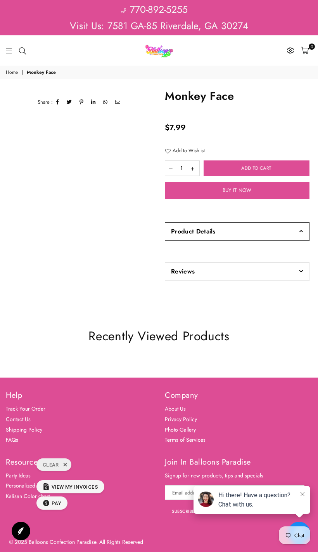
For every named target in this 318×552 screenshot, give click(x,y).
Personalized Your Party (33, 485)
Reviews (183, 271)
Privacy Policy (181, 419)
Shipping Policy (24, 430)
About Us (175, 409)
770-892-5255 (157, 9)
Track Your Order (25, 409)
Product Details (193, 231)
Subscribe (183, 511)
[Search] (22, 50)
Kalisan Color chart (28, 496)
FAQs (12, 440)
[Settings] (290, 50)
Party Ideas (18, 475)
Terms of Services (185, 440)
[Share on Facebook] (57, 102)
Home (12, 72)
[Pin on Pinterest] (82, 102)
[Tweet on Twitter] (69, 102)
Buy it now (237, 190)
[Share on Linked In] (93, 102)
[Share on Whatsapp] (105, 102)
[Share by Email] (118, 102)
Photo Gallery (180, 430)
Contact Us (18, 419)
